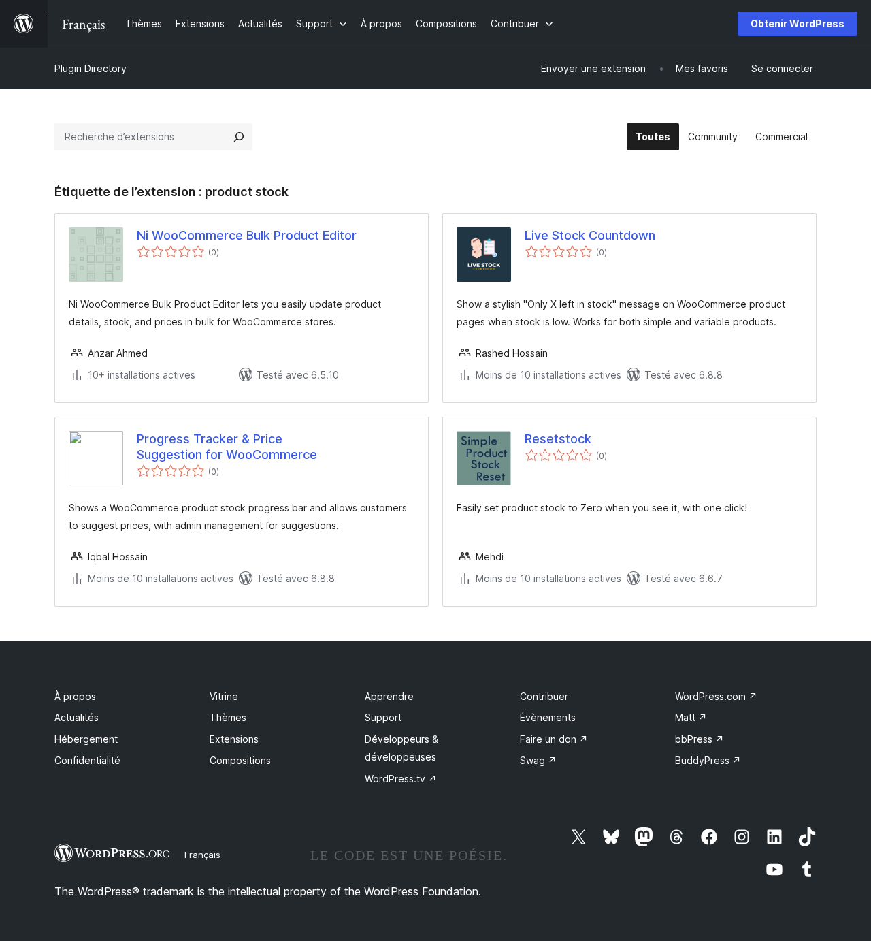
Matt (691, 717)
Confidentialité (87, 760)
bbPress (699, 739)
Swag (538, 760)
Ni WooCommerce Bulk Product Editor (247, 235)
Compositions (240, 760)
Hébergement (86, 739)
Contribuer (544, 696)
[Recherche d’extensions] (238, 136)
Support (383, 717)
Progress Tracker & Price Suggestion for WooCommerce (227, 447)
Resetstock (558, 439)
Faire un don (554, 739)
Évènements (548, 717)
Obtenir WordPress (797, 23)
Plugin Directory (90, 68)
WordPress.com (716, 696)
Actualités (76, 717)
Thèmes (228, 717)
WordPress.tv (401, 778)
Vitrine (224, 696)
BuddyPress (708, 760)
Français (202, 854)
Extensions (234, 739)
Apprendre (389, 696)
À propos (75, 696)
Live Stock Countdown (590, 235)
